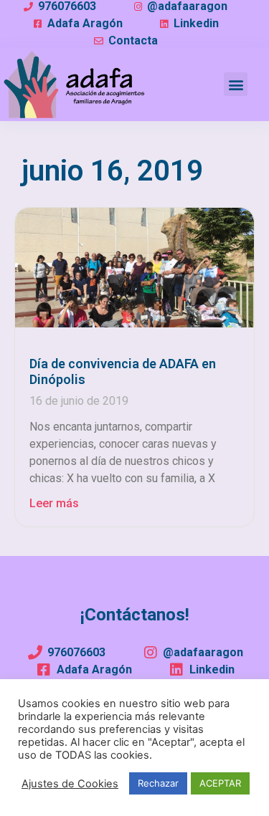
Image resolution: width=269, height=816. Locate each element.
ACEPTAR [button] (220, 783)
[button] (235, 84)
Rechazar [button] (158, 783)
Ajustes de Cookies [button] (70, 783)
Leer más (54, 503)
